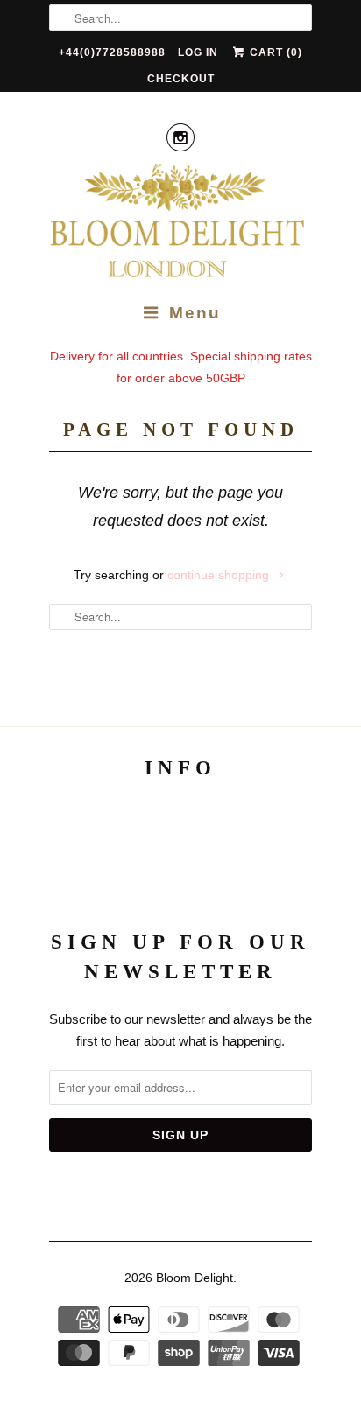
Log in (198, 52)
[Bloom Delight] (180, 223)
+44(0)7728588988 (112, 52)
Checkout (181, 79)
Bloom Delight (194, 1277)
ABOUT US (181, 815)
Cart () (274, 52)
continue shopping (220, 575)
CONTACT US (180, 889)
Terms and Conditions (180, 852)
